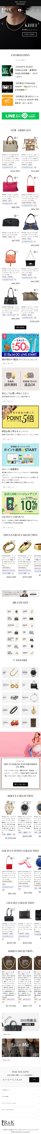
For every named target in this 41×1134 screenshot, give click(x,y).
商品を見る (7, 1034)
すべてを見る (20, 60)
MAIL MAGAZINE (7, 1110)
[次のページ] (39, 23)
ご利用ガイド (6, 1090)
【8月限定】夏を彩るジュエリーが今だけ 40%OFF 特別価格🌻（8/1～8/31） (27, 99)
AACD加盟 (5, 1096)
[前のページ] (2, 23)
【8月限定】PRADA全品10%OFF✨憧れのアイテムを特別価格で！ (26, 86)
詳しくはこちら (8, 363)
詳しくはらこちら (9, 487)
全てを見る (20, 327)
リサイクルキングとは (9, 1103)
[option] (20, 3)
